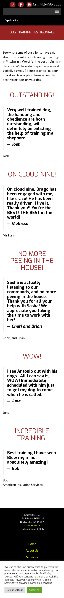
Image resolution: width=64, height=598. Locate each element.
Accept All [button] (34, 589)
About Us (32, 550)
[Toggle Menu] (57, 11)
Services (32, 557)
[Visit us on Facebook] (21, 4)
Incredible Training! (32, 434)
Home (32, 544)
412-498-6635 (50, 4)
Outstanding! (32, 95)
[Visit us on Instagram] (12, 4)
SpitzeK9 (11, 20)
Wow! (32, 356)
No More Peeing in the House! (32, 261)
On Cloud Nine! (32, 174)
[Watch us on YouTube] (29, 4)
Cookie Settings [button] (15, 589)
